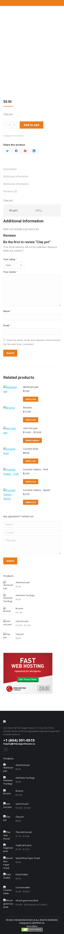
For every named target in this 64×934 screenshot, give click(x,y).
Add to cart (31, 125)
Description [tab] (10, 169)
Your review (10, 271)
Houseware (18, 136)
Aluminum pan (30, 386)
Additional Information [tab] (16, 184)
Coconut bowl (30, 448)
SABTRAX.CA (38, 923)
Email (7, 325)
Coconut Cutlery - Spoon (36, 490)
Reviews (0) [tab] (10, 191)
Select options (32, 440)
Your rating (10, 259)
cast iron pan (30, 428)
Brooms (27, 407)
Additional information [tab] (15, 176)
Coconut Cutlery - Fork (35, 469)
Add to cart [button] (30, 399)
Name (7, 311)
